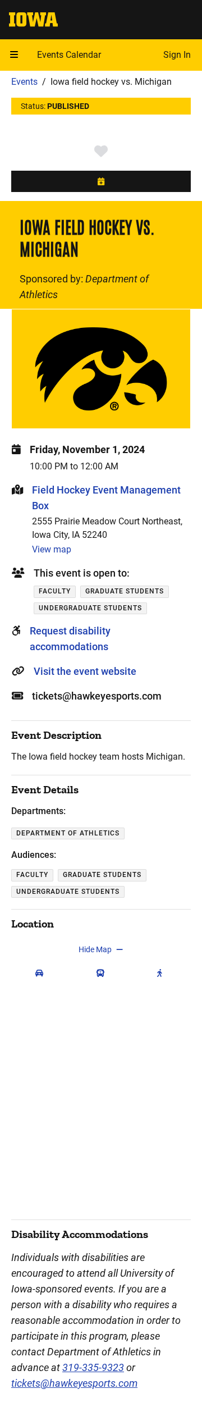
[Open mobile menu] (14, 55)
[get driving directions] (41, 973)
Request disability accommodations (70, 638)
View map (51, 549)
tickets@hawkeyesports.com (74, 1383)
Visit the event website (85, 671)
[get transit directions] (103, 973)
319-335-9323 (93, 1367)
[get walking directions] (162, 973)
